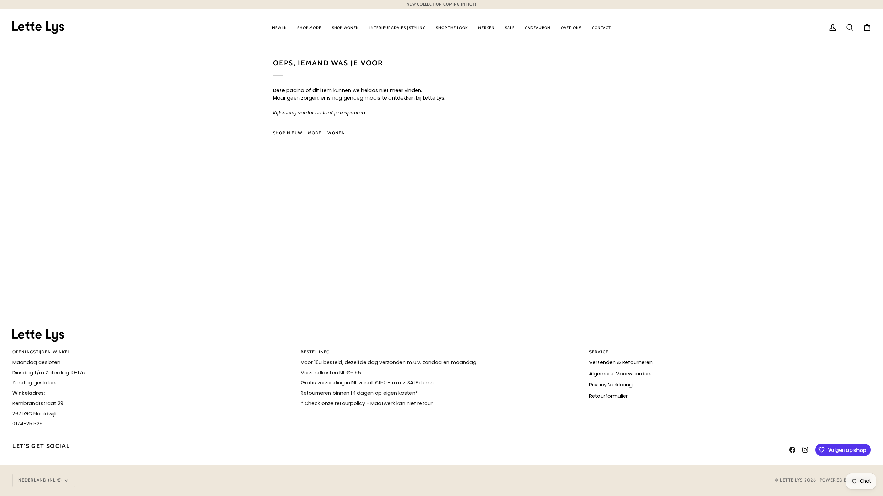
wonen (336, 132)
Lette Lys (791, 480)
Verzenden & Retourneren (621, 362)
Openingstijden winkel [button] (41, 351)
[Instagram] (805, 450)
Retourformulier (608, 396)
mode (314, 132)
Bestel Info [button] (315, 351)
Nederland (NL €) (40, 480)
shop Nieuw (287, 132)
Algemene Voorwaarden (620, 373)
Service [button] (598, 351)
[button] (279, 27)
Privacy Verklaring (611, 384)
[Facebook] (792, 450)
